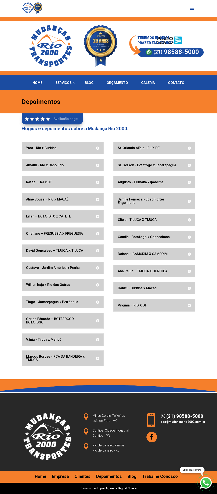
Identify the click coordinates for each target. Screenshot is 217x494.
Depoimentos (109, 476)
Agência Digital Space (121, 488)
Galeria (148, 83)
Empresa (60, 476)
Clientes (82, 476)
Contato (176, 83)
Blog (89, 83)
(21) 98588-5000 (184, 416)
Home (37, 83)
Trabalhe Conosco (160, 476)
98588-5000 (176, 51)
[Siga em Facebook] (151, 437)
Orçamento (117, 83)
